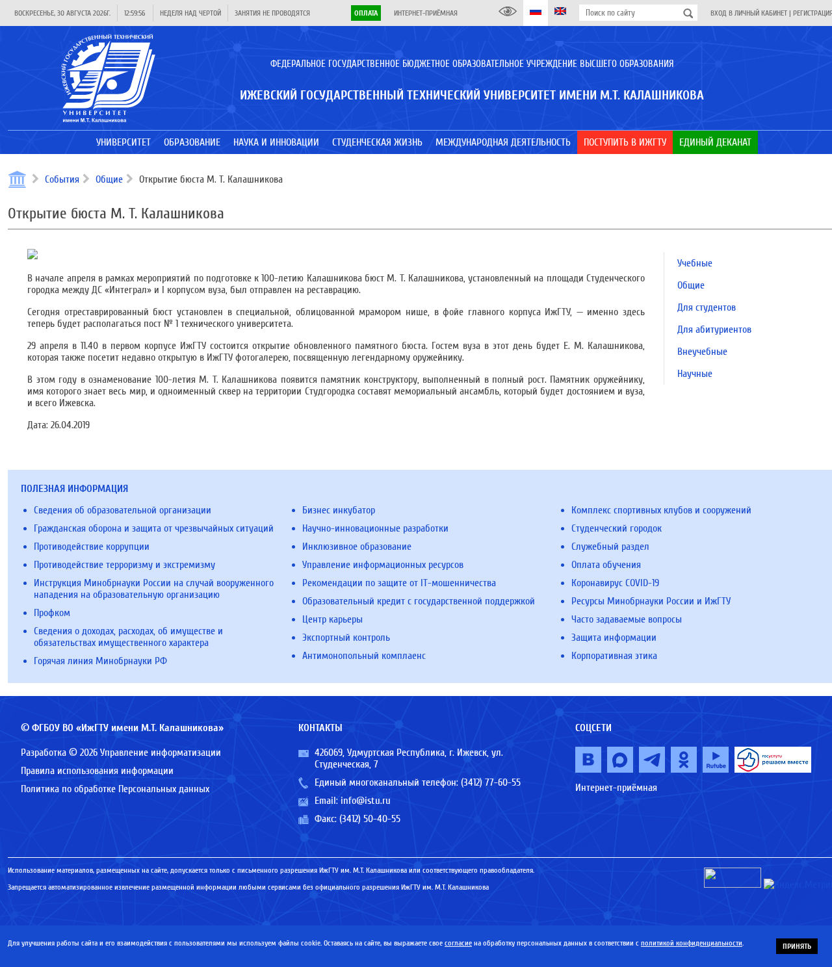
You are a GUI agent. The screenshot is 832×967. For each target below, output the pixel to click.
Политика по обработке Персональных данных (115, 789)
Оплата (366, 13)
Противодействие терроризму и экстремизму (124, 565)
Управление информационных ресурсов (382, 565)
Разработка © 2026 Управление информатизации (121, 752)
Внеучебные (702, 351)
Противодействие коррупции (92, 546)
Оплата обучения (606, 565)
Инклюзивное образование (356, 546)
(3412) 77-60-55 (491, 782)
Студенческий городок (616, 528)
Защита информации (613, 637)
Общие (109, 179)
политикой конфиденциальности (691, 943)
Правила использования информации (97, 771)
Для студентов (706, 307)
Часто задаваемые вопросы (626, 619)
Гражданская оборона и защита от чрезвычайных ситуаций (154, 528)
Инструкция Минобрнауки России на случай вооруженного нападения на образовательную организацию (154, 588)
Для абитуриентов (714, 329)
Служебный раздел (610, 546)
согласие (458, 943)
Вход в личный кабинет (748, 13)
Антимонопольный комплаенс (364, 656)
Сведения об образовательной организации (122, 510)
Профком (52, 613)
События (62, 179)
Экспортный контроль (346, 637)
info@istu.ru (366, 800)
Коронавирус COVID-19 (615, 583)
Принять (797, 946)
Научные (694, 374)
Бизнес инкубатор (338, 510)
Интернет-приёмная (426, 13)
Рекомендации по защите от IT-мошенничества (399, 583)
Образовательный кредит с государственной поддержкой (418, 601)
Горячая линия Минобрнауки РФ (100, 661)
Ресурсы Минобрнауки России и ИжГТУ (651, 601)
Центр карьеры (332, 619)
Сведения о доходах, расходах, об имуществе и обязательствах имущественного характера (128, 637)
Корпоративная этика (614, 656)
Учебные (694, 263)
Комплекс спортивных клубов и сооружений (661, 510)
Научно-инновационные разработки (375, 528)
